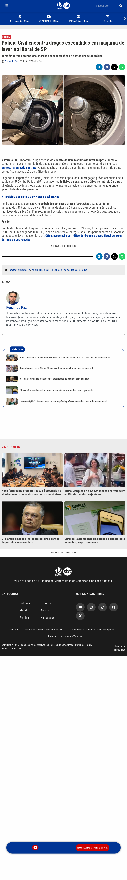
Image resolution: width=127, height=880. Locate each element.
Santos (49, 270)
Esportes (46, 603)
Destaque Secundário (20, 270)
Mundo (24, 610)
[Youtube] (80, 607)
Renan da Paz (11, 61)
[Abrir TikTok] (102, 607)
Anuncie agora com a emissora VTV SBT (44, 629)
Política (24, 617)
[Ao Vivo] (35, 847)
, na (19, 167)
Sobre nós (13, 629)
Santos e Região (61, 270)
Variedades (48, 617)
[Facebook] (113, 607)
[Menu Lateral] (7, 5)
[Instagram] (91, 607)
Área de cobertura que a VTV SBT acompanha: (92, 629)
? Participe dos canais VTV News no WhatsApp (30, 196)
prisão (42, 270)
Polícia (6, 37)
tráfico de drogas (79, 270)
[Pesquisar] (121, 6)
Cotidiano (25, 603)
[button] (7, 5)
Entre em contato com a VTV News (65, 636)
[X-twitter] (80, 615)
